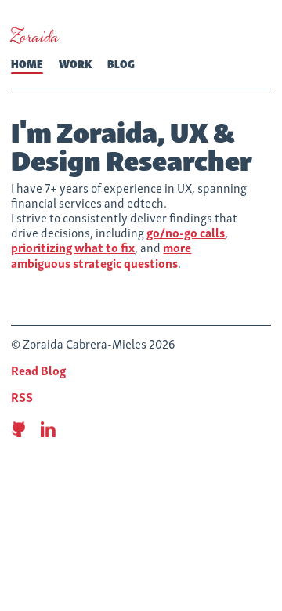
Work (75, 63)
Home (27, 63)
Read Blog (38, 370)
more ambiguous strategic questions (101, 254)
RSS (22, 396)
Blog (121, 63)
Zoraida (35, 36)
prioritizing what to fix (73, 247)
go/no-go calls (185, 232)
